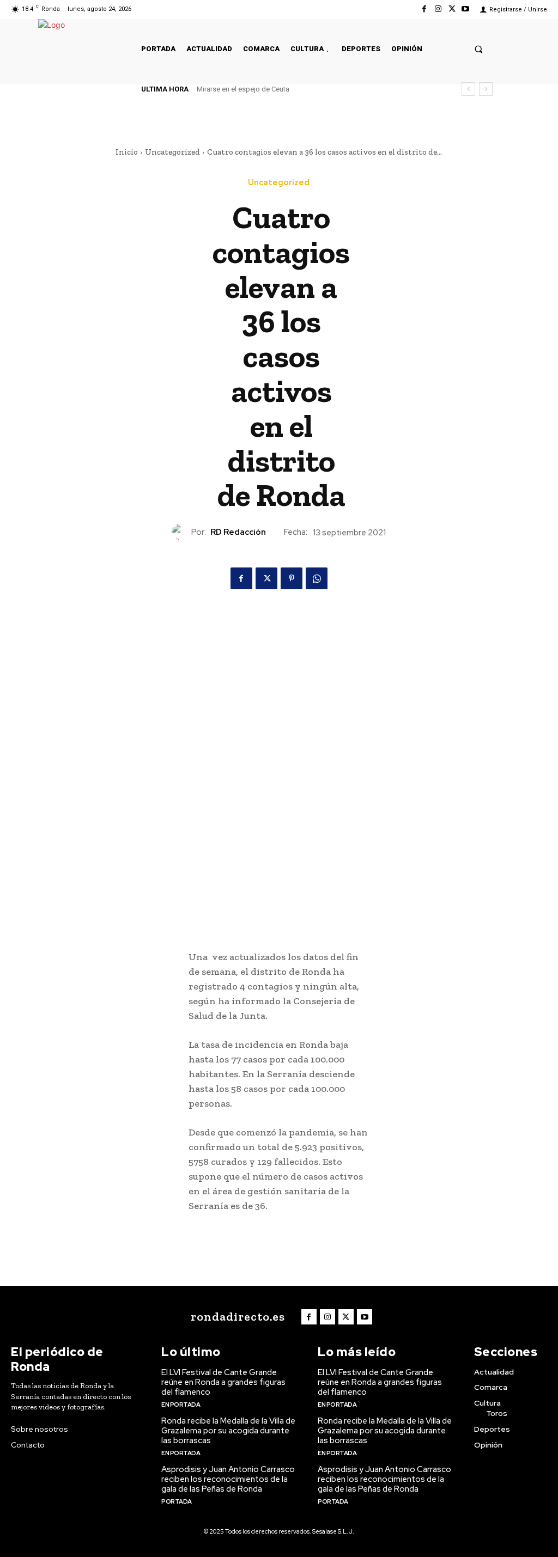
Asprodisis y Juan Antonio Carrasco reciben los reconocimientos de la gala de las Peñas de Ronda (228, 1479)
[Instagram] (438, 9)
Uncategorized (172, 152)
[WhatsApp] (316, 578)
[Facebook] (424, 9)
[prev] (468, 89)
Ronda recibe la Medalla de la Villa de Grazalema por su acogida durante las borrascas (228, 1430)
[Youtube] (465, 9)
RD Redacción (238, 532)
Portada (176, 1501)
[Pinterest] (291, 578)
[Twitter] (452, 9)
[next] (486, 89)
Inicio (127, 152)
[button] (479, 49)
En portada (180, 1404)
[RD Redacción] (181, 532)
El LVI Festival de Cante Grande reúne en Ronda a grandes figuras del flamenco (223, 1382)
